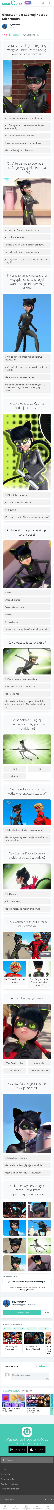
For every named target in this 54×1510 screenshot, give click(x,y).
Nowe (5, 1508)
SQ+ (28, 3)
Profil (47, 1312)
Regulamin (5, 1474)
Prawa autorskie (8, 1479)
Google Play (20, 1449)
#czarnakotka (19, 1329)
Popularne (15, 1508)
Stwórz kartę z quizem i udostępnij (29, 1281)
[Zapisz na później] (38, 35)
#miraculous (43, 1329)
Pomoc (4, 1469)
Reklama (9, 1460)
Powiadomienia (37, 1508)
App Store (39, 1449)
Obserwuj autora (23, 1312)
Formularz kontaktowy (10, 1488)
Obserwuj (17, 35)
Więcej (48, 1508)
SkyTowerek (14, 25)
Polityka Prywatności (9, 1484)
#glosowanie (31, 1329)
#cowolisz (7, 1329)
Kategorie (26, 1508)
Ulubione (31, 35)
